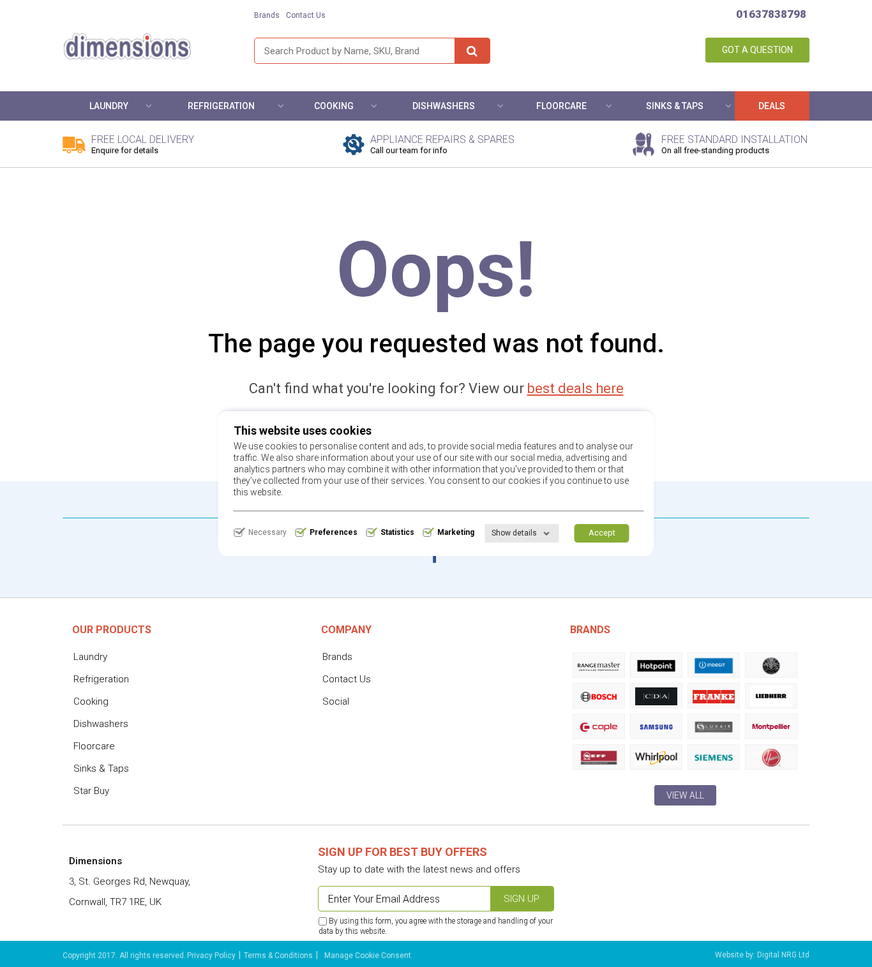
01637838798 (771, 14)
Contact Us (306, 15)
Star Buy (91, 791)
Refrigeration (221, 106)
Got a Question (757, 50)
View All (685, 795)
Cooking (334, 106)
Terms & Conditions (278, 955)
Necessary (267, 532)
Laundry (108, 106)
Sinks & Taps (674, 106)
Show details (514, 532)
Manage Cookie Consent (367, 955)
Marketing (455, 532)
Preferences (333, 532)
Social (335, 701)
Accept (602, 532)
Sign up (521, 898)
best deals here (575, 388)
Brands (267, 15)
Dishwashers (443, 106)
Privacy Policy (211, 955)
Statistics (397, 532)
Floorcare (561, 106)
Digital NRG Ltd (783, 954)
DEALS (771, 106)
